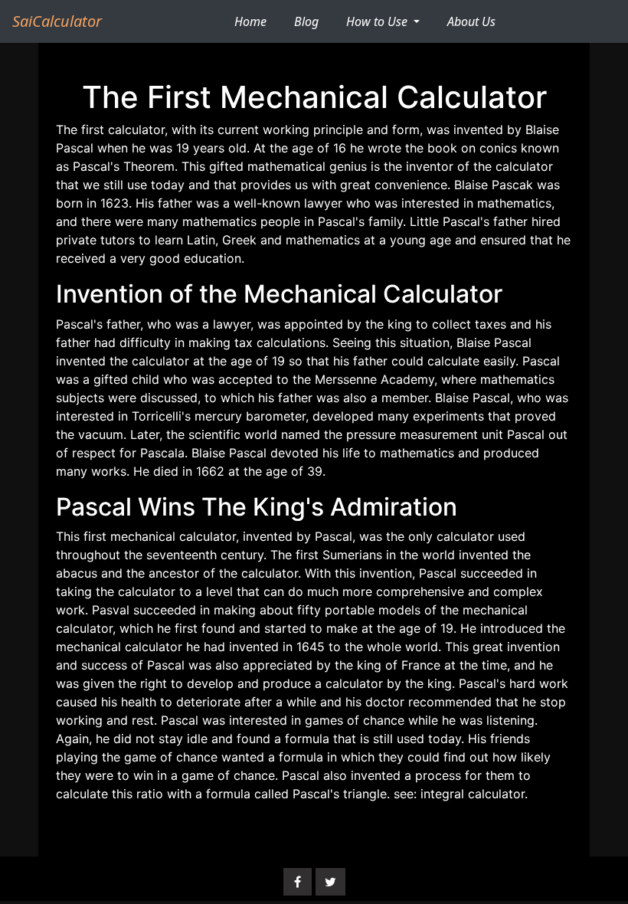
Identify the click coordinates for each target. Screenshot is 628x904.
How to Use (378, 21)
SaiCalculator (57, 21)
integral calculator (472, 793)
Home (256, 21)
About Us (471, 21)
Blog (306, 21)
